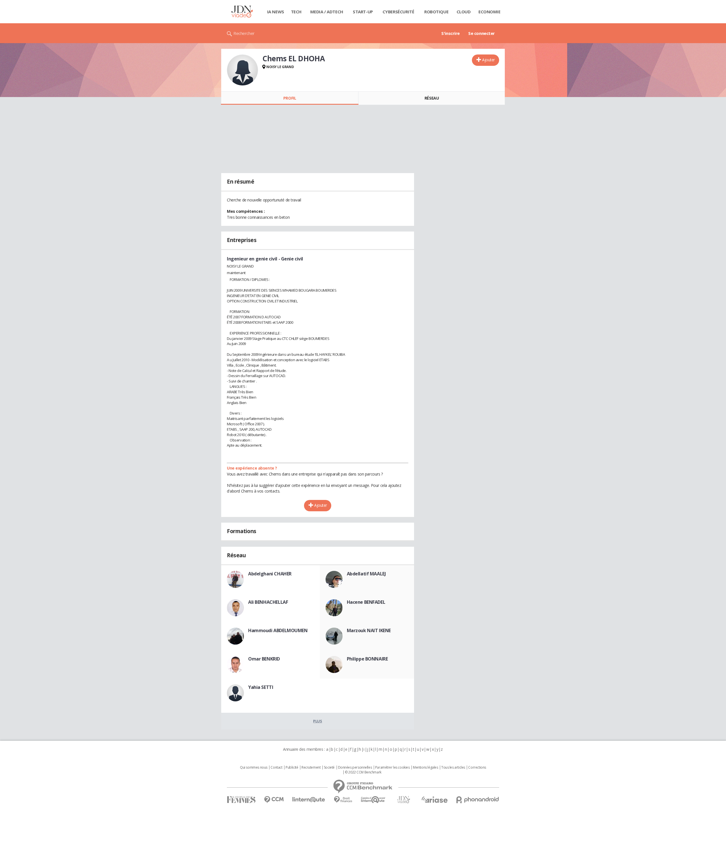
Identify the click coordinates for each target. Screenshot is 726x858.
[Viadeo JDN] (403, 799)
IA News (275, 11)
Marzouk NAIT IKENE (369, 630)
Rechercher (244, 33)
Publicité (292, 767)
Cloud (464, 11)
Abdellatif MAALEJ (366, 574)
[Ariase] (434, 799)
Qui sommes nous (253, 767)
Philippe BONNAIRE (367, 659)
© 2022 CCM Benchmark (363, 772)
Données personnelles (355, 767)
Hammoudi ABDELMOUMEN (278, 630)
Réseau (432, 98)
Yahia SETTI (260, 687)
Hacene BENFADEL (366, 602)
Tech (296, 11)
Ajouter (488, 59)
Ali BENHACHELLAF (268, 602)
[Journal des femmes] (241, 799)
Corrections (477, 767)
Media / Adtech (326, 11)
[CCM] (274, 799)
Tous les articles (453, 767)
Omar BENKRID (264, 659)
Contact (276, 767)
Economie (489, 11)
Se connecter (481, 33)
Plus (317, 721)
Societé (329, 767)
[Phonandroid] (477, 799)
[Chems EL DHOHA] (242, 70)
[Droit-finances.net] (343, 799)
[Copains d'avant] (373, 799)
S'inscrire (450, 33)
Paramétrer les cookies (392, 767)
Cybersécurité (398, 11)
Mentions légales (425, 767)
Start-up (363, 11)
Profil (289, 98)
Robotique (436, 11)
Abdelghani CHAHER (270, 574)
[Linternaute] (308, 799)
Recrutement (310, 767)
